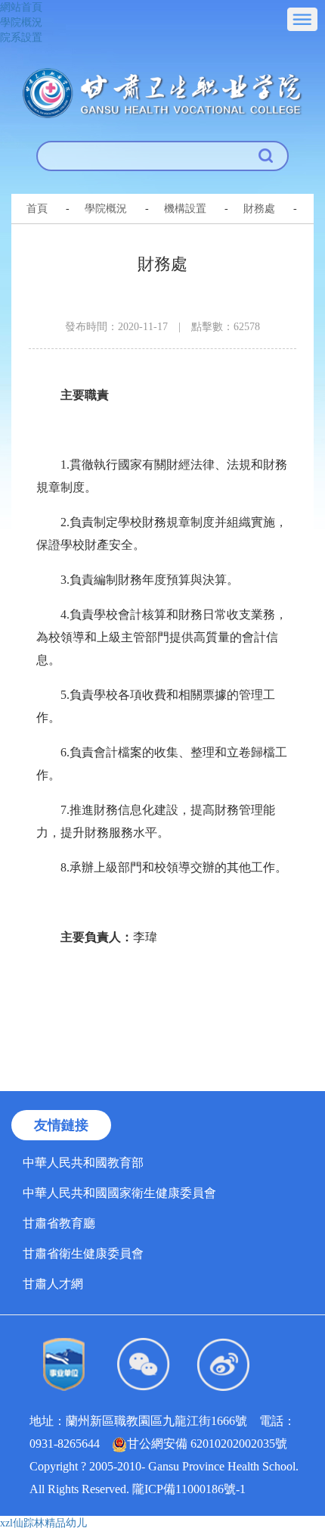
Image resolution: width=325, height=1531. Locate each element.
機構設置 (185, 208)
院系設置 (21, 37)
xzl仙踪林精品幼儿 (43, 1523)
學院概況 (21, 22)
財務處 (259, 208)
